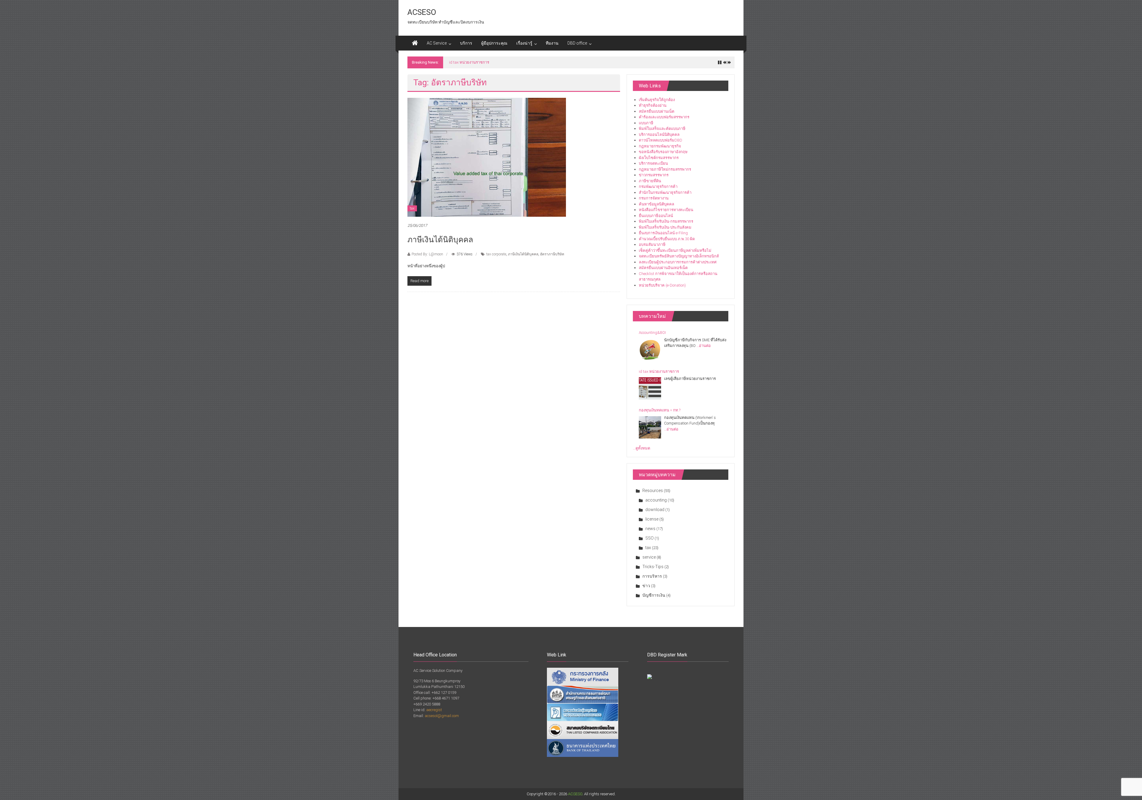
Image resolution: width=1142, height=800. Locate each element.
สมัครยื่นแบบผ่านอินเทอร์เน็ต (663, 267)
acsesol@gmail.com (442, 715)
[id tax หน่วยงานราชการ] (650, 388)
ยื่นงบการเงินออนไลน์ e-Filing (663, 233)
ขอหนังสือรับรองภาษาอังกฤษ (663, 152)
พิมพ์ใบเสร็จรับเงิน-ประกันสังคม (665, 227)
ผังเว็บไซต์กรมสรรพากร (659, 157)
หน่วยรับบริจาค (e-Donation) (662, 285)
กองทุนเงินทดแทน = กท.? (470, 62)
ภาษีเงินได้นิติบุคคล (440, 239)
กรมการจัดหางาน (654, 198)
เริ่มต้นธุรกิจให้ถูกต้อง (657, 100)
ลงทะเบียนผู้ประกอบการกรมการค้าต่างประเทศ (677, 262)
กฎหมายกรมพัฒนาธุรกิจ (660, 146)
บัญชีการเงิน (653, 595)
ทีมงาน (552, 43)
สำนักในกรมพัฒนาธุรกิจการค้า (665, 192)
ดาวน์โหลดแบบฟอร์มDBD (660, 140)
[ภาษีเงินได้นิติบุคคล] (486, 157)
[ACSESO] (414, 43)
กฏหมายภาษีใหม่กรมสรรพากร (665, 169)
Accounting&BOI (652, 332)
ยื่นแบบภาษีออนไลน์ (656, 215)
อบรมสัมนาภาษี (652, 244)
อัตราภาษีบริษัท (552, 254)
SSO (649, 538)
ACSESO (421, 12)
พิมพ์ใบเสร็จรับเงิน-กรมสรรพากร (666, 221)
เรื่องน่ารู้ (524, 43)
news (650, 528)
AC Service (437, 43)
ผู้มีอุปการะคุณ (494, 43)
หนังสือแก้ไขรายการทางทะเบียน (666, 210)
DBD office (577, 43)
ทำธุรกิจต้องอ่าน (652, 105)
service (649, 557)
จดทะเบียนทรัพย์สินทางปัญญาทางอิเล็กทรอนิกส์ (679, 256)
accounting (656, 500)
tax (412, 208)
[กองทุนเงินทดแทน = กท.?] (650, 427)
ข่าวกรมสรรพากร (654, 175)
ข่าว (646, 585)
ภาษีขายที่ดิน (650, 181)
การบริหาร (652, 576)
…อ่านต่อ (704, 345)
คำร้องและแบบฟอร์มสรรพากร (664, 117)
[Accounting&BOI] (650, 350)
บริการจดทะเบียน (653, 163)
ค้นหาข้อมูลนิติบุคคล (656, 204)
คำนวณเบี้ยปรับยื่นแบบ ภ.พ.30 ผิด (667, 239)
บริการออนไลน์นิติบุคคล (659, 134)
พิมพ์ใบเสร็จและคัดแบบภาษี (662, 128)
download (654, 509)
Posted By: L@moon (427, 254)
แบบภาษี (646, 123)
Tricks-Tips (652, 566)
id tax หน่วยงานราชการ (659, 371)
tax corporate (496, 254)
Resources (652, 490)
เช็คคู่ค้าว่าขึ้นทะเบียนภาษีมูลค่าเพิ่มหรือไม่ (675, 250)
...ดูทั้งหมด (641, 448)
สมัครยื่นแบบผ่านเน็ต (656, 111)
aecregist (434, 710)
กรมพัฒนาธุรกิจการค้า (658, 186)
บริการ (466, 43)
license (651, 519)
